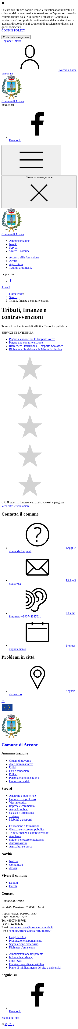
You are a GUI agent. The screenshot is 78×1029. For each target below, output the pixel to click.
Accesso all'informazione (24, 257)
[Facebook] (10, 280)
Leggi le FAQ (17, 937)
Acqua (13, 260)
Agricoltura (16, 264)
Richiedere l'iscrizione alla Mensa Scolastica (35, 349)
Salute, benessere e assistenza (26, 839)
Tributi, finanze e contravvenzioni (29, 832)
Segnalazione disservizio (23, 944)
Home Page (16, 293)
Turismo (14, 816)
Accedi (6, 287)
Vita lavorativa (18, 802)
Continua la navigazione (16, 37)
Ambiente (15, 836)
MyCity (9, 1024)
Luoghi (13, 882)
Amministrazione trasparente (26, 953)
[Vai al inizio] (3, 701)
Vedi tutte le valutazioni (16, 506)
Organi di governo (20, 760)
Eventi (13, 886)
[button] (19, 240)
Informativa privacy (21, 957)
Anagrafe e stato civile (22, 795)
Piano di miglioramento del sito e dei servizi (35, 967)
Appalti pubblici (18, 809)
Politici (13, 774)
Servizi (13, 297)
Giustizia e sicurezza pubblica (26, 829)
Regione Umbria (11, 40)
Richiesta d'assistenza (22, 947)
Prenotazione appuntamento (25, 940)
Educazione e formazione (24, 826)
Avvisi (13, 868)
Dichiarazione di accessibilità (26, 964)
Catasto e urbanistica (21, 812)
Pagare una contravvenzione (26, 342)
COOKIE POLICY (13, 30)
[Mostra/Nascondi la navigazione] (31, 160)
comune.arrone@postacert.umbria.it (31, 927)
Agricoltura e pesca (20, 846)
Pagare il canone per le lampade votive (32, 339)
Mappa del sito (10, 1017)
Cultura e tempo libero (22, 799)
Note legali (15, 960)
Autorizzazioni (18, 843)
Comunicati (16, 864)
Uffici (12, 767)
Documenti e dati (19, 781)
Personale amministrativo (24, 777)
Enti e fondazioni (19, 770)
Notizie (13, 861)
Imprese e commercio (22, 806)
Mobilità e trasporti (20, 819)
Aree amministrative (21, 764)
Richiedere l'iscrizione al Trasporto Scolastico (36, 345)
